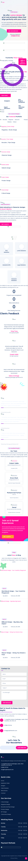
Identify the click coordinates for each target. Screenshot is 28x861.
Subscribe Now (22, 747)
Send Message (7, 702)
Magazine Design (5, 804)
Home (2, 780)
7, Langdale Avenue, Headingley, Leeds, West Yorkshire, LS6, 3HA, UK (12, 764)
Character (17, 120)
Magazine (11, 120)
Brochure (5, 120)
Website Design (6, 168)
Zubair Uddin (14, 463)
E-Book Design (6, 193)
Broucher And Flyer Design (8, 807)
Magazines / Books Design (9, 130)
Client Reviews (5, 788)
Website (9, 122)
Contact (3, 793)
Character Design (7, 155)
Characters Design (6, 814)
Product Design (6, 180)
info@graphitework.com (7, 769)
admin (6, 595)
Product (26, 120)
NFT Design (4, 812)
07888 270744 (4, 767)
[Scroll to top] (26, 858)
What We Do (4, 790)
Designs (3, 785)
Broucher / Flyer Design (8, 142)
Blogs (4, 588)
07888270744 (15, 36)
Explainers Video (5, 783)
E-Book (14, 122)
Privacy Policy (14, 858)
